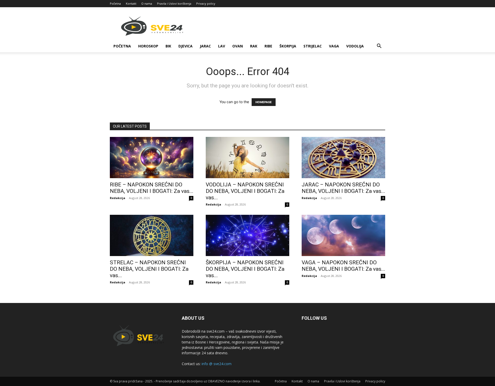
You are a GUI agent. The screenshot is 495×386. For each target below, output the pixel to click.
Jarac (205, 46)
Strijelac (312, 46)
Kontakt (131, 3)
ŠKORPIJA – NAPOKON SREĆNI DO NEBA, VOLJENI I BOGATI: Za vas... (245, 268)
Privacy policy (205, 3)
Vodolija (355, 46)
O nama (146, 3)
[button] (379, 46)
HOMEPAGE (263, 102)
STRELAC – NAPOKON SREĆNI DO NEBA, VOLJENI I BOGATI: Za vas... (149, 268)
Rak (253, 46)
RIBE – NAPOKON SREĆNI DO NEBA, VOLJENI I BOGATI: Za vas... (151, 188)
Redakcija (117, 198)
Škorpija (287, 46)
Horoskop (148, 46)
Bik (168, 46)
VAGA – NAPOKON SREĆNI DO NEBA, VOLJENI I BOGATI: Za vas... (343, 265)
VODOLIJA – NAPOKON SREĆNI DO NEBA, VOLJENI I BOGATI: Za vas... (245, 191)
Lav (221, 46)
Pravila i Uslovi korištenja (174, 3)
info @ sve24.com (217, 363)
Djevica (185, 46)
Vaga (334, 46)
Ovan (237, 46)
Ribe (268, 46)
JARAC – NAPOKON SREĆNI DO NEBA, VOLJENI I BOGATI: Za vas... (343, 188)
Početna (115, 3)
